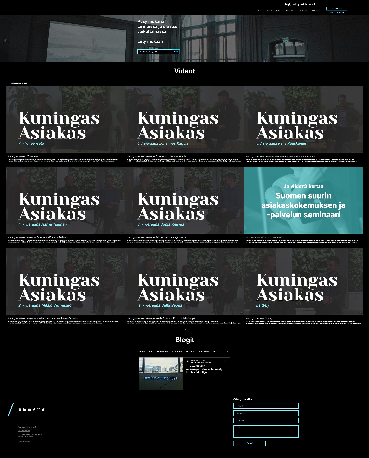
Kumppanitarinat (162, 351)
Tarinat (151, 351)
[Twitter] (43, 410)
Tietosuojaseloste (24, 442)
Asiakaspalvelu (177, 351)
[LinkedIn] (25, 410)
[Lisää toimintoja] (226, 361)
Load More (184, 330)
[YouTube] (29, 410)
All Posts (142, 351)
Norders (30, 437)
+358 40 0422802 (24, 431)
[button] (17, 83)
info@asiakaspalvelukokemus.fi (28, 429)
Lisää (215, 351)
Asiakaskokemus (204, 351)
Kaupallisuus (190, 351)
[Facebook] (34, 410)
